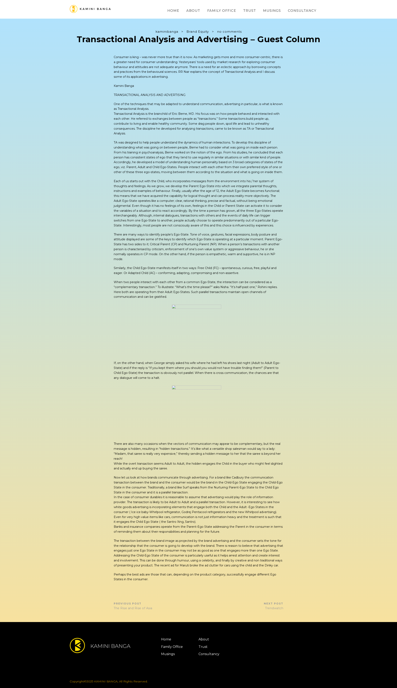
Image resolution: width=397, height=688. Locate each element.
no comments (229, 32)
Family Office (221, 11)
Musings (272, 11)
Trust (249, 11)
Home (173, 11)
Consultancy (302, 11)
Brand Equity (198, 32)
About (193, 11)
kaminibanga (166, 32)
